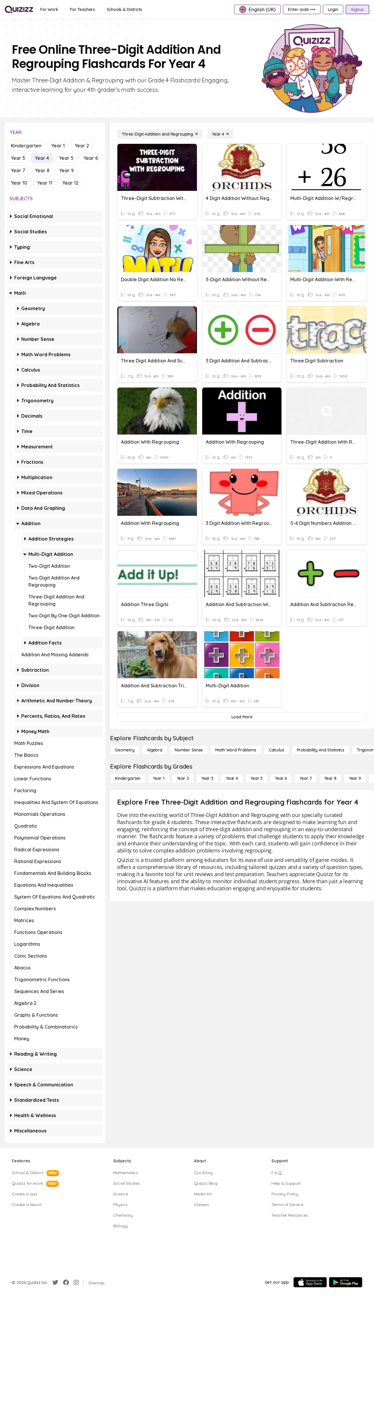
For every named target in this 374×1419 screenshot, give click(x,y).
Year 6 (91, 158)
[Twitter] (55, 1282)
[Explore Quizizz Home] (19, 9)
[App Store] (310, 1282)
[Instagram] (76, 1282)
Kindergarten (26, 146)
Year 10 (19, 183)
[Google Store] (345, 1282)
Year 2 (82, 146)
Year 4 (42, 158)
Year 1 (58, 146)
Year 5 (66, 158)
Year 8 (42, 170)
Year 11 (44, 183)
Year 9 (66, 170)
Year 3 (18, 158)
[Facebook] (66, 1282)
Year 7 (18, 170)
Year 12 (70, 183)
